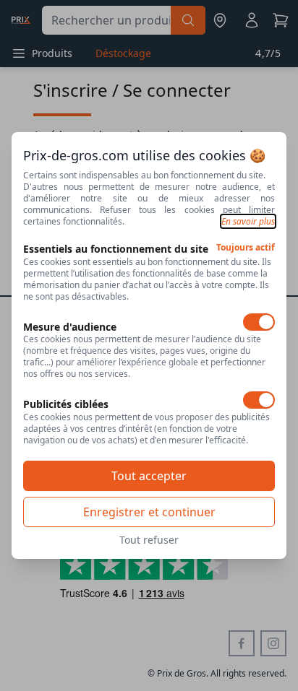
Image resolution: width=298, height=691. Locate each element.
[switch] (259, 322)
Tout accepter (149, 476)
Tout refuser (149, 540)
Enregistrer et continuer (149, 512)
